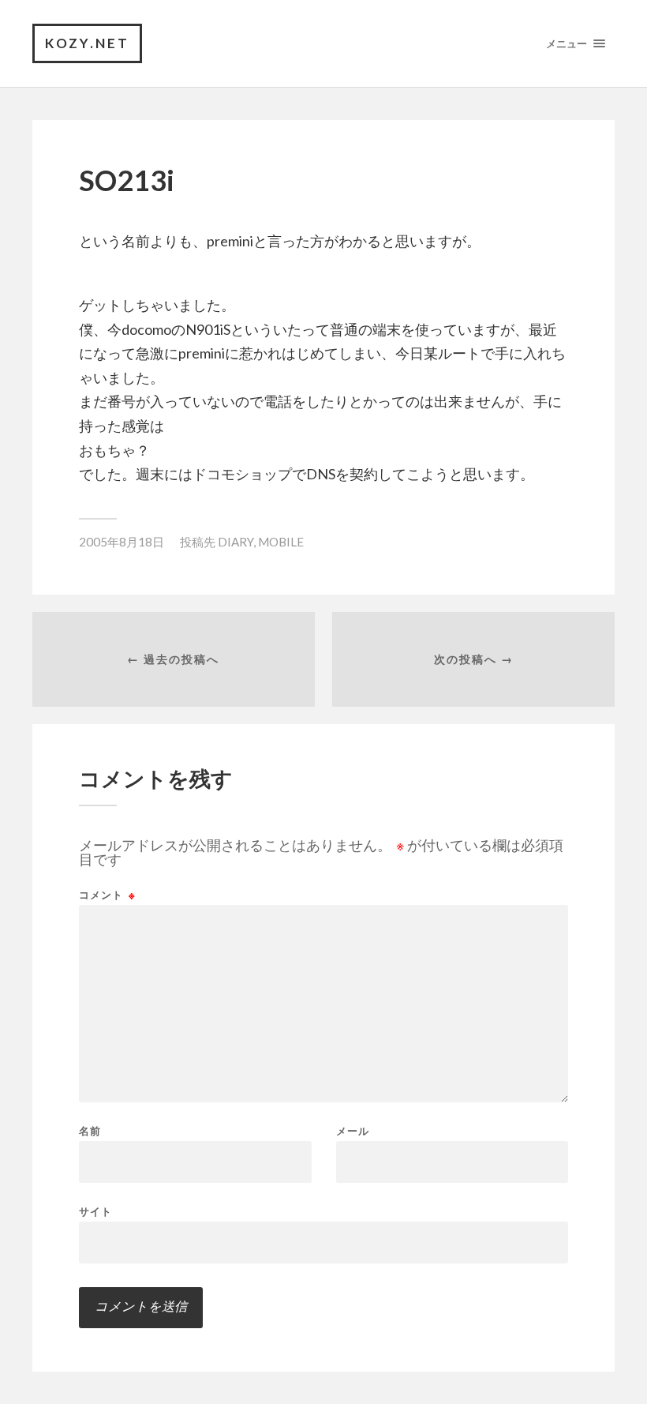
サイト (95, 1211)
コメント (107, 895)
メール (352, 1131)
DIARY (235, 542)
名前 (90, 1131)
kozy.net (87, 43)
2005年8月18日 (121, 542)
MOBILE (281, 542)
